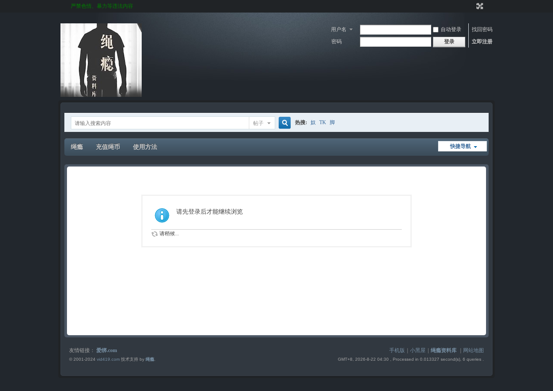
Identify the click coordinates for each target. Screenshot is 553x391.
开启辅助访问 (472, 6)
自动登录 (451, 29)
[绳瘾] (101, 95)
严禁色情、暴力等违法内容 (102, 6)
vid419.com (108, 359)
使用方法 (145, 147)
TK (322, 122)
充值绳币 (108, 147)
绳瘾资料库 (444, 350)
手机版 (397, 350)
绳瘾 (77, 147)
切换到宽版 (479, 6)
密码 (336, 41)
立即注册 (482, 41)
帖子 (258, 123)
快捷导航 (460, 146)
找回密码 (482, 29)
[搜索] (283, 123)
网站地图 (473, 350)
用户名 (338, 29)
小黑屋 (418, 350)
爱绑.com (106, 350)
